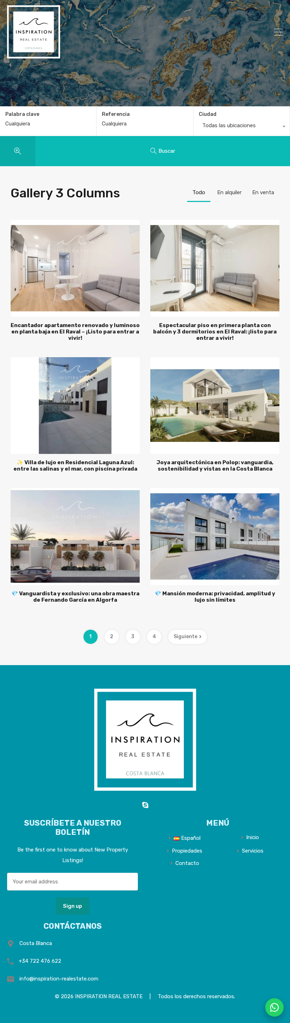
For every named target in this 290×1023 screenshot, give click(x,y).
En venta (263, 192)
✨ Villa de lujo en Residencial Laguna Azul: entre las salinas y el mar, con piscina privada (75, 465)
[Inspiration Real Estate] (33, 55)
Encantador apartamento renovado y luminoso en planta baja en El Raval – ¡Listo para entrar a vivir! (75, 331)
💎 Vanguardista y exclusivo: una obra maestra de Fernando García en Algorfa (75, 596)
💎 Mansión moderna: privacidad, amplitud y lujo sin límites (215, 596)
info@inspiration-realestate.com (58, 979)
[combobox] (241, 127)
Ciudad (207, 114)
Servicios (252, 851)
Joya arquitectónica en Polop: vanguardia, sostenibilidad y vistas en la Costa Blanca (214, 465)
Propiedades (187, 851)
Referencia (116, 114)
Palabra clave (22, 114)
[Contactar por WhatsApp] (274, 1007)
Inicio (252, 837)
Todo (198, 192)
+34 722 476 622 (40, 961)
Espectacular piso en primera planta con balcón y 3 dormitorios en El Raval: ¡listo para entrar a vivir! (215, 331)
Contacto (187, 863)
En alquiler (229, 192)
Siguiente (185, 637)
